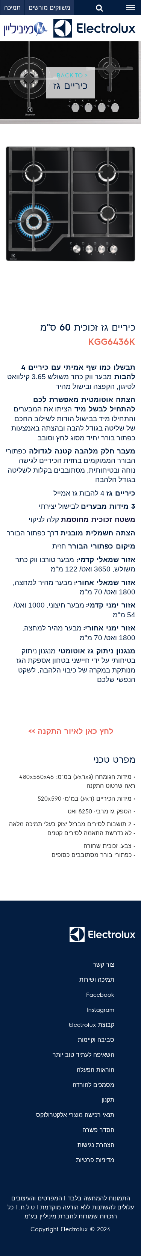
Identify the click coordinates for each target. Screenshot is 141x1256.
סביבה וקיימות (96, 1039)
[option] (70, 204)
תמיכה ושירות (96, 979)
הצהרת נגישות (95, 1145)
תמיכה (12, 7)
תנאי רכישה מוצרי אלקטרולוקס (75, 1114)
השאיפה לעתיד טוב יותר (83, 1054)
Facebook (100, 994)
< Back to (72, 75)
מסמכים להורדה (93, 1084)
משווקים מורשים (49, 7)
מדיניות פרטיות (95, 1160)
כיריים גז (70, 85)
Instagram (100, 1009)
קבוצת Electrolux (91, 1024)
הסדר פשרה (98, 1130)
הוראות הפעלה (95, 1069)
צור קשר (103, 964)
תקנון (108, 1099)
